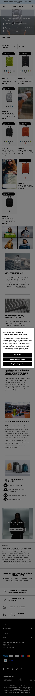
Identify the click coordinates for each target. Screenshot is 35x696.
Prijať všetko (17, 354)
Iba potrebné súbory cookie (17, 359)
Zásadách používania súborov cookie (21, 349)
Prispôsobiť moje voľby (17, 364)
